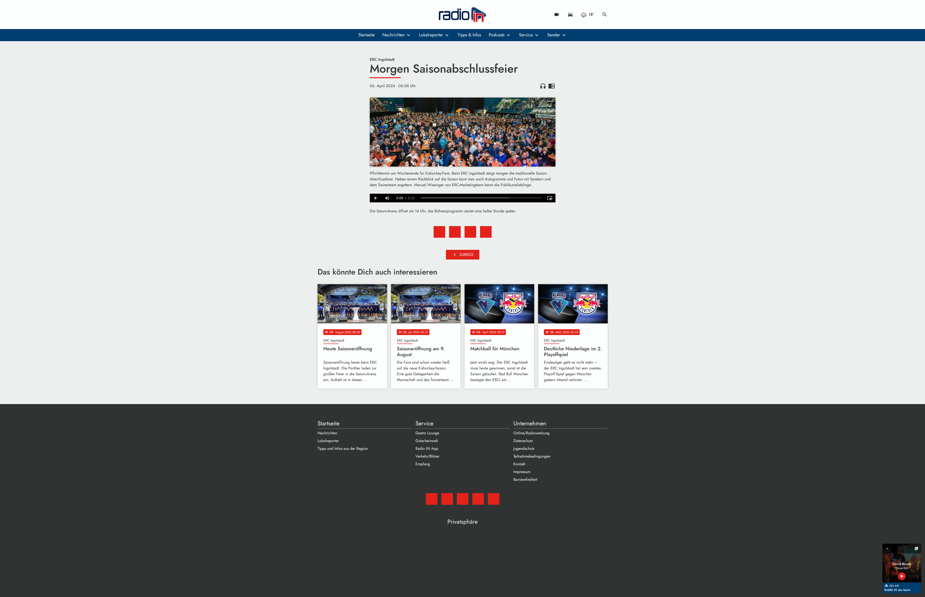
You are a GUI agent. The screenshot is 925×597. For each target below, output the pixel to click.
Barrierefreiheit (525, 479)
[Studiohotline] (361, 14)
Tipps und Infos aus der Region (343, 448)
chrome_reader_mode (551, 86)
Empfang (422, 464)
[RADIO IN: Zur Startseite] (462, 14)
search (604, 14)
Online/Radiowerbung (531, 433)
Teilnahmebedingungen (531, 456)
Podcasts (496, 35)
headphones (543, 86)
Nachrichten (393, 35)
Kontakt (519, 464)
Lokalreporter (431, 35)
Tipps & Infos (469, 35)
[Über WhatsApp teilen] (470, 232)
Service (526, 35)
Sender (553, 35)
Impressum (521, 472)
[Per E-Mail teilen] (486, 232)
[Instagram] (342, 14)
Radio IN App (426, 448)
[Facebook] (332, 14)
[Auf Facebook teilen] (439, 232)
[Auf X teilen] (455, 232)
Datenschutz (523, 441)
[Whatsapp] (351, 14)
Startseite (366, 35)
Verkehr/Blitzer (427, 456)
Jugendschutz (523, 448)
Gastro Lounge (427, 433)
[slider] (481, 198)
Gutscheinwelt (426, 441)
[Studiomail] (322, 14)
